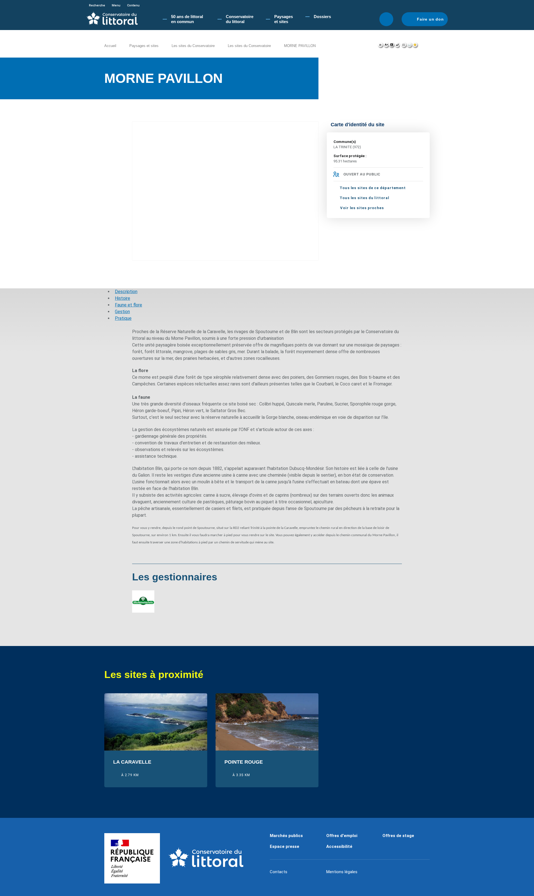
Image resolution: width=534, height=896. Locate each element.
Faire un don (430, 19)
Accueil (110, 46)
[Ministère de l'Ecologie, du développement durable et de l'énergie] (132, 858)
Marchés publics (286, 835)
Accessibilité (339, 846)
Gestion (122, 311)
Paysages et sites (144, 46)
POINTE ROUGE (243, 762)
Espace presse (284, 846)
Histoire (122, 298)
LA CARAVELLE (132, 762)
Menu (116, 5)
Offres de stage (398, 835)
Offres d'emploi (341, 835)
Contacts (278, 871)
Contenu (133, 5)
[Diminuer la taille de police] (381, 46)
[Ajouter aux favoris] (415, 46)
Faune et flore (128, 305)
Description (126, 291)
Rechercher (386, 19)
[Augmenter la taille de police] (386, 46)
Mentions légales (341, 871)
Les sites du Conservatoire (193, 46)
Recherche (97, 5)
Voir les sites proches (362, 208)
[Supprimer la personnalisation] (397, 46)
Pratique (123, 318)
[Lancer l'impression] (404, 46)
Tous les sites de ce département (373, 188)
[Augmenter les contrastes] (391, 46)
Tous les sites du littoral (364, 198)
